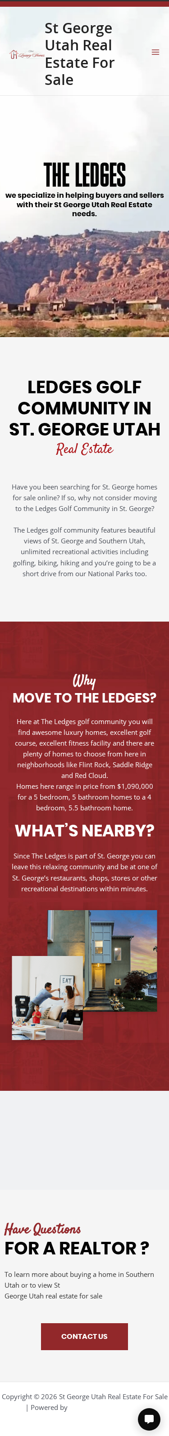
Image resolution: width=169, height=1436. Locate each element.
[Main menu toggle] (155, 52)
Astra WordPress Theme (106, 1407)
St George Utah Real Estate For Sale (80, 53)
